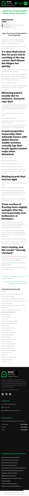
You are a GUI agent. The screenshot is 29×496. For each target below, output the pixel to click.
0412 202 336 (6, 407)
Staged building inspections (9, 475)
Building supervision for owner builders (12, 478)
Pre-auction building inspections (10, 460)
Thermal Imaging (6, 481)
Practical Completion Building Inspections (12, 470)
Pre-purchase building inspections (10, 457)
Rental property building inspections (11, 486)
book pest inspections (18, 40)
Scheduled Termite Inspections (10, 483)
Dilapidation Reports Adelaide (9, 473)
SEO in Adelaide (20, 494)
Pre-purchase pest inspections (9, 462)
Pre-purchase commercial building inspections (14, 468)
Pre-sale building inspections (9, 465)
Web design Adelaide (10, 494)
